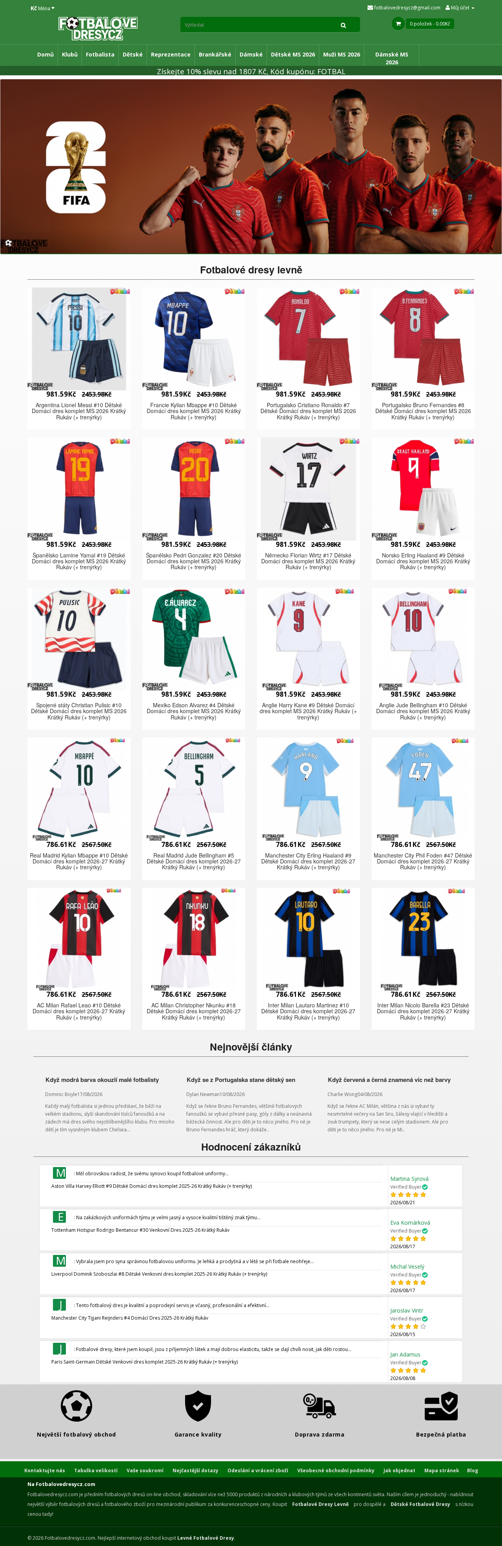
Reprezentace (171, 54)
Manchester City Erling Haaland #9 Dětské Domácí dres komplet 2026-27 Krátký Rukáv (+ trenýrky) (308, 861)
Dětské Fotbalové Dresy (420, 1504)
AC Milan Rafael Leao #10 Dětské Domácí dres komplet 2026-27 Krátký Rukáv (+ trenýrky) (79, 1011)
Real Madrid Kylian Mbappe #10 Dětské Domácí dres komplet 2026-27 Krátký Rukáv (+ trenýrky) (79, 861)
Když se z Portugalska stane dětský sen (241, 1079)
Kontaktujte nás (44, 1470)
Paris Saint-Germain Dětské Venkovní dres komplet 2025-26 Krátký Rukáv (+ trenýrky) (144, 1361)
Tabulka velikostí (96, 1470)
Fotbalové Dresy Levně (320, 1504)
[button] (79, 339)
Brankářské (215, 54)
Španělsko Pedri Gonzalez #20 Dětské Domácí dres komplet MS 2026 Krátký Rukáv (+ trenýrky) (193, 561)
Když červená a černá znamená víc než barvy (389, 1079)
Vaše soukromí (145, 1470)
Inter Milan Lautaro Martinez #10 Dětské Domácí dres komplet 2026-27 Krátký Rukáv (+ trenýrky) (308, 1011)
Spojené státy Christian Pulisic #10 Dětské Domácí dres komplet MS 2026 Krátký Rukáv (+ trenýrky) (79, 711)
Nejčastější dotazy (195, 1470)
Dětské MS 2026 (293, 54)
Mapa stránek (441, 1470)
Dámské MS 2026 (391, 58)
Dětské (133, 54)
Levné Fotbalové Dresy (205, 1538)
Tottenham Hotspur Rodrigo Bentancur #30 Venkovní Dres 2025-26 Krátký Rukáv (140, 1230)
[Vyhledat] (343, 25)
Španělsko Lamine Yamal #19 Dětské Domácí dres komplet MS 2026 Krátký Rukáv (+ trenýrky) (79, 561)
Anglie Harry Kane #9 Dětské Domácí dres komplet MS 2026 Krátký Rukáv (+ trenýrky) (308, 711)
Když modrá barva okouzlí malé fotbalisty (102, 1079)
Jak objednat (399, 1470)
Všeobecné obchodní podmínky (336, 1470)
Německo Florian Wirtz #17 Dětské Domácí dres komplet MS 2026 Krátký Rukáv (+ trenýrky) (308, 561)
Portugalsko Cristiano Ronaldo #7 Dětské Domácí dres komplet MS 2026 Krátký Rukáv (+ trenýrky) (308, 411)
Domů (45, 54)
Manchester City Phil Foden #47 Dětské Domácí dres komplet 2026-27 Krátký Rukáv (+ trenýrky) (423, 861)
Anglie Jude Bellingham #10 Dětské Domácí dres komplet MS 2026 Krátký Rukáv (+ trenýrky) (423, 711)
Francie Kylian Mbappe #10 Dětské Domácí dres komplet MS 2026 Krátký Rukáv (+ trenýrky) (194, 411)
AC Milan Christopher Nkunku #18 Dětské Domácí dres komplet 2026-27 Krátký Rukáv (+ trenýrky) (194, 1011)
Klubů (70, 54)
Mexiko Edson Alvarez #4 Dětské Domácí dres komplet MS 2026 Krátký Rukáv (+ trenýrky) (194, 711)
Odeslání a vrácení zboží (257, 1470)
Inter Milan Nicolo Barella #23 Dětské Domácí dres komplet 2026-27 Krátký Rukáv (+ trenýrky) (423, 1011)
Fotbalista (100, 54)
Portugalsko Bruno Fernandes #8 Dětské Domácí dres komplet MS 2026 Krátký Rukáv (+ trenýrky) (423, 411)
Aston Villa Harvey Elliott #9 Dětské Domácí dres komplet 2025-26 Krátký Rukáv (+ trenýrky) (151, 1186)
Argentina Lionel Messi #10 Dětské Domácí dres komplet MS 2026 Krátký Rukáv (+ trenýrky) (79, 411)
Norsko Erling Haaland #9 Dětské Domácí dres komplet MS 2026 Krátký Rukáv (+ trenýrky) (423, 561)
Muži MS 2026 (341, 54)
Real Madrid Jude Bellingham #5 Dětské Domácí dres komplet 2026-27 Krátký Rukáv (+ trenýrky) (194, 861)
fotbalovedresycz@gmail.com (406, 7)
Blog (472, 1470)
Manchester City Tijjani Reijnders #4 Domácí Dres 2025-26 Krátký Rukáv (129, 1318)
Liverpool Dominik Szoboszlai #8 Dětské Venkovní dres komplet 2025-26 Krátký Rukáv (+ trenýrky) (159, 1274)
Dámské (251, 54)
